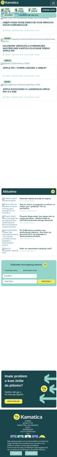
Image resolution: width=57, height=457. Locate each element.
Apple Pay (18, 13)
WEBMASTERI (28, 429)
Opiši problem (13, 401)
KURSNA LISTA (48, 10)
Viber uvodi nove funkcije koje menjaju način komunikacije (28, 23)
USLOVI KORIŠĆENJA (28, 432)
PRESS (27, 427)
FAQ (27, 434)
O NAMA (28, 421)
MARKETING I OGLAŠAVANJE (27, 425)
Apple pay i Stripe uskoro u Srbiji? (25, 68)
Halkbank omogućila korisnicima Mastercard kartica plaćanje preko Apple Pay (26, 48)
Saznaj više (31, 453)
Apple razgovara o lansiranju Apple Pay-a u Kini (26, 90)
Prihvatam (16, 453)
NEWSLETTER (28, 423)
